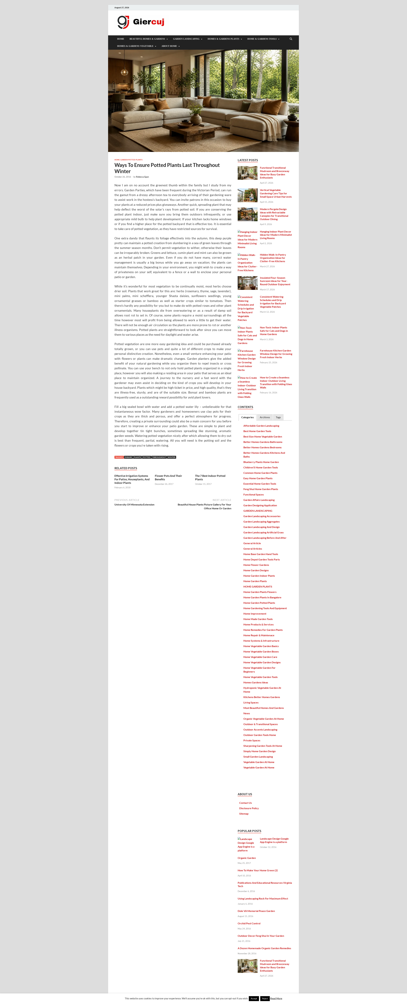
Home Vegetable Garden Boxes (261, 651)
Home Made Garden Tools (258, 618)
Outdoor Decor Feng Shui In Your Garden (261, 935)
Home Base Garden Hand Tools (260, 553)
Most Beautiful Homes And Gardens (263, 707)
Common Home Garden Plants (260, 472)
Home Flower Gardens (256, 564)
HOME (120, 39)
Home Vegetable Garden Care (260, 656)
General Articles (252, 548)
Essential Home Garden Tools (259, 483)
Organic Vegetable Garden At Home (263, 718)
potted (146, 457)
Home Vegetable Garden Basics (261, 646)
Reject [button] (265, 998)
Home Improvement (254, 613)
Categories (247, 417)
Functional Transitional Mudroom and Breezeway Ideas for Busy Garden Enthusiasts (274, 172)
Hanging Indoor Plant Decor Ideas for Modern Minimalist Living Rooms (276, 235)
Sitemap (243, 813)
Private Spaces (251, 740)
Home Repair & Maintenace (258, 635)
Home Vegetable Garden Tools (260, 676)
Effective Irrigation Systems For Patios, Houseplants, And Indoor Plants (132, 479)
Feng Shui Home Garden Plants (260, 489)
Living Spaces (251, 702)
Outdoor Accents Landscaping (260, 729)
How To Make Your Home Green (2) (258, 870)
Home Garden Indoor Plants (259, 575)
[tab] (247, 417)
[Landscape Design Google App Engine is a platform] (248, 838)
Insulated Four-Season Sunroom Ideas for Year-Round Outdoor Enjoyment (275, 281)
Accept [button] (254, 998)
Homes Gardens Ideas (255, 682)
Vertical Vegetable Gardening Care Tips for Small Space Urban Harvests (276, 193)
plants (137, 457)
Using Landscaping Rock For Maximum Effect (263, 898)
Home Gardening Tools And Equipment (265, 608)
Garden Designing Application (260, 505)
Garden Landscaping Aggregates (261, 521)
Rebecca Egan (142, 177)
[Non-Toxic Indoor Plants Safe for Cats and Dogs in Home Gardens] (248, 327)
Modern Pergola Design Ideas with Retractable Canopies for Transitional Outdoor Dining (274, 214)
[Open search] (291, 39)
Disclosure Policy (249, 808)
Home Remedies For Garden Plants (263, 629)
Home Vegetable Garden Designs (262, 662)
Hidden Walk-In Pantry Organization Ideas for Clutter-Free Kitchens (273, 258)
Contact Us (245, 802)
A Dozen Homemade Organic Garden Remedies (264, 948)
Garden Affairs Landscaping (259, 499)
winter (171, 457)
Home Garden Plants (255, 581)
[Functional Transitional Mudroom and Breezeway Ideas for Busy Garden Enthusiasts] (248, 167)
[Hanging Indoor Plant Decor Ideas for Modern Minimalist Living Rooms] (248, 231)
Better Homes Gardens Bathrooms (262, 441)
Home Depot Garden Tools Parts (261, 559)
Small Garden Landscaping (258, 756)
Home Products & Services (258, 624)
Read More (276, 998)
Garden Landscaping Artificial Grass (263, 532)
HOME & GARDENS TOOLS (262, 39)
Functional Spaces (253, 494)
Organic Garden (247, 857)
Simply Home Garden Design (259, 751)
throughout (159, 457)
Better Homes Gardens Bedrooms (262, 447)
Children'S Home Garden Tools (260, 467)
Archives (265, 417)
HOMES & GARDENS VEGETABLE (135, 46)
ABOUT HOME (169, 46)
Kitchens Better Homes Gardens (261, 697)
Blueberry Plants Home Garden (261, 461)
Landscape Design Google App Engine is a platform (274, 840)
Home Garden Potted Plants (128, 160)
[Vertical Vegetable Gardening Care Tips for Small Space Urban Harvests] (248, 190)
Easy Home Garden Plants (257, 478)
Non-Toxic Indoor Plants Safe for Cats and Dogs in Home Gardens (274, 331)
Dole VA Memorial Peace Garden (256, 910)
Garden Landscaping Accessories (261, 516)
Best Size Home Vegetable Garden (262, 436)
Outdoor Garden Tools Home (259, 734)
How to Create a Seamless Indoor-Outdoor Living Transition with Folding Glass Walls (276, 382)
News (246, 713)
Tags (278, 417)
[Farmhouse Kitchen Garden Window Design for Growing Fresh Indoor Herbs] (248, 350)
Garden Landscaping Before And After (264, 537)
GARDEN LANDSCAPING (186, 39)
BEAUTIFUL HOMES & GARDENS (147, 39)
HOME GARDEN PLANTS (257, 586)
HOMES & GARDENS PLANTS (223, 39)
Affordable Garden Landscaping (261, 425)
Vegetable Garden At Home (258, 761)
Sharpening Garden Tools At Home (262, 745)
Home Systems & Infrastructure (261, 640)
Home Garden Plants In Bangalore (262, 597)
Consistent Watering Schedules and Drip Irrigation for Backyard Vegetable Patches (273, 301)
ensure (128, 457)
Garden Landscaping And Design (261, 526)
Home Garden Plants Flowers (259, 591)
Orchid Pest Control (249, 923)
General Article (252, 543)
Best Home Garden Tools (257, 431)
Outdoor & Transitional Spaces (260, 724)
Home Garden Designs (256, 570)
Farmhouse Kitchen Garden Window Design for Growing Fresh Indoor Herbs (276, 354)
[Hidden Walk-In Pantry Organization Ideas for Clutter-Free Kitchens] (248, 254)
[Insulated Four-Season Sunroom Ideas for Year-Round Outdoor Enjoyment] (248, 277)
